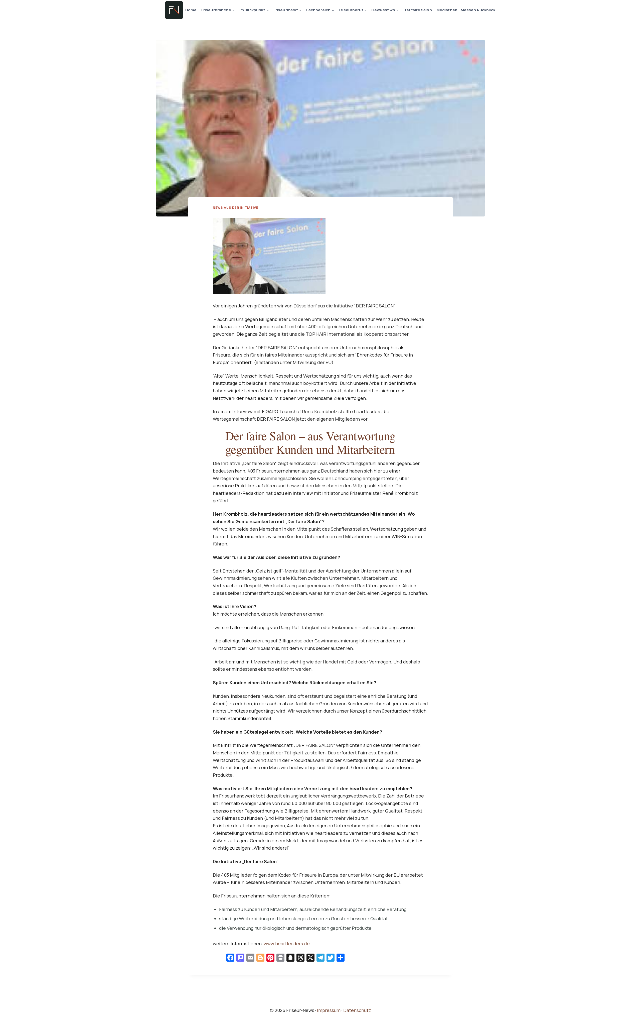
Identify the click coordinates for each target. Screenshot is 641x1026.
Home (191, 10)
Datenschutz (357, 1010)
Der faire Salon (417, 10)
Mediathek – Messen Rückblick (465, 10)
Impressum (329, 1010)
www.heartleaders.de (287, 944)
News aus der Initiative (235, 207)
